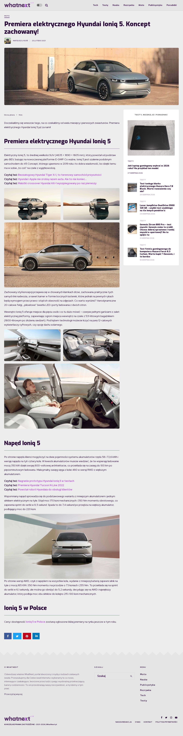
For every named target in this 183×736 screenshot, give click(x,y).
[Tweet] (17, 636)
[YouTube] (176, 717)
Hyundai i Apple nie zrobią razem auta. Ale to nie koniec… (52, 179)
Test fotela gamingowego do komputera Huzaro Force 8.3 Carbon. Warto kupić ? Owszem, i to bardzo (157, 253)
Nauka (116, 5)
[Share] (8, 636)
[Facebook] (162, 717)
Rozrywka (129, 5)
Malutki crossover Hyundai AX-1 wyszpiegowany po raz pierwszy (57, 183)
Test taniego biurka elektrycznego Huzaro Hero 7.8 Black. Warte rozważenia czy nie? (156, 187)
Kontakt (148, 722)
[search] (131, 676)
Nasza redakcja (124, 722)
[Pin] (27, 636)
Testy (105, 5)
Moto (141, 5)
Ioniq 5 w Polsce (35, 621)
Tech (95, 5)
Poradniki (172, 5)
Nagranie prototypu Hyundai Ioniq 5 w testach (46, 481)
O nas (137, 722)
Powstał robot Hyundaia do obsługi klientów (45, 489)
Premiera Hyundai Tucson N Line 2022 (41, 485)
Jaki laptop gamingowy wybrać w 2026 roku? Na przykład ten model (148, 167)
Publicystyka (155, 5)
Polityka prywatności (166, 722)
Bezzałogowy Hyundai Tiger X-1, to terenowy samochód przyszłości (59, 174)
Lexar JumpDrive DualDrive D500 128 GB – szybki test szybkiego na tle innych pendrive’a (157, 208)
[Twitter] (166, 717)
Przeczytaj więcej (13, 694)
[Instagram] (171, 717)
